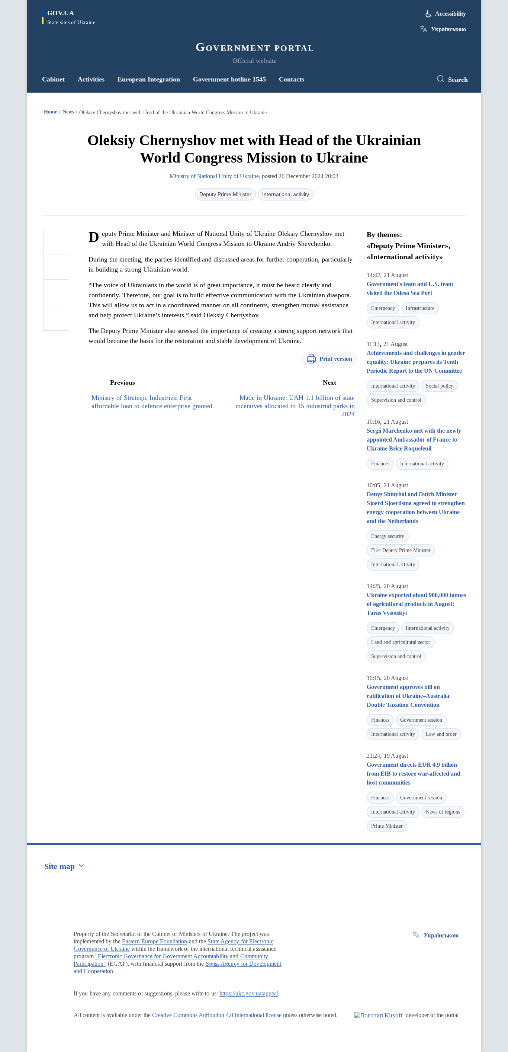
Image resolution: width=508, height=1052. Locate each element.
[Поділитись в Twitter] (56, 267)
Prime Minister (387, 826)
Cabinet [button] (53, 79)
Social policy (439, 386)
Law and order (441, 734)
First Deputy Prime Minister (401, 550)
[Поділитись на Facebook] (56, 241)
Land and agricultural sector (400, 642)
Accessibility (450, 13)
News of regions (443, 812)
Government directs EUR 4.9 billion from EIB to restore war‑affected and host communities (413, 773)
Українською (448, 29)
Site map (59, 866)
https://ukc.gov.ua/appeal (249, 993)
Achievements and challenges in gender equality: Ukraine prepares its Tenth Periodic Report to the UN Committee (416, 362)
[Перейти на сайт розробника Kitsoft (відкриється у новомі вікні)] (378, 1021)
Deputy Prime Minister (225, 194)
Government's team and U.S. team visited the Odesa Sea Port (410, 288)
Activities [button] (91, 79)
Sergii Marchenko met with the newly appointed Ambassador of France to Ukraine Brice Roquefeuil (414, 439)
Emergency (383, 308)
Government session (421, 720)
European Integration (149, 79)
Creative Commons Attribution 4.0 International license (217, 1015)
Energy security (387, 536)
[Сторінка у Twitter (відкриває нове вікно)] (419, 79)
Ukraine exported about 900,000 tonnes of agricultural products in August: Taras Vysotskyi (416, 604)
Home (50, 112)
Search (458, 79)
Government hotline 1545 (229, 79)
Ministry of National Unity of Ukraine (214, 176)
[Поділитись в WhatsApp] (56, 292)
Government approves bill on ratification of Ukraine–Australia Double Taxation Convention (408, 696)
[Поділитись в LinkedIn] (56, 317)
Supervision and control (396, 400)
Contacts (291, 79)
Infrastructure (420, 308)
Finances (380, 463)
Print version (335, 359)
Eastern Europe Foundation (154, 941)
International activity (285, 194)
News (68, 112)
